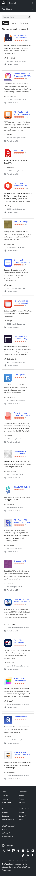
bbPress (6, 833)
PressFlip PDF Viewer (19, 641)
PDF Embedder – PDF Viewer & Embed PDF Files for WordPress (22, 36)
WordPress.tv (8, 819)
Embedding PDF (21, 561)
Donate (22, 816)
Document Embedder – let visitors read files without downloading (23, 184)
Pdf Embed (18, 150)
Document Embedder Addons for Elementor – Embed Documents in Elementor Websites (22, 261)
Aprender (5, 809)
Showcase (23, 792)
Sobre (4, 792)
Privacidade (6, 802)
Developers (6, 816)
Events (21, 812)
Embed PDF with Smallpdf (20, 679)
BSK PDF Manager (21, 222)
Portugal (10, 846)
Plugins (21, 799)
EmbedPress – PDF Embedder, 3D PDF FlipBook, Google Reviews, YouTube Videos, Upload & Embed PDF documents (22, 75)
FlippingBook (19, 375)
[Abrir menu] (33, 3)
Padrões (22, 802)
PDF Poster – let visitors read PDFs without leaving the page (22, 113)
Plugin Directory (7, 9)
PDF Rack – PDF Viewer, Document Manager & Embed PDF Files (22, 521)
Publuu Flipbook (20, 717)
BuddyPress (7, 837)
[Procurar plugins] (29, 17)
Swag (22, 819)
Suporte (5, 812)
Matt (5, 830)
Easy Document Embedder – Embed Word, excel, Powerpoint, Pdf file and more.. (22, 414)
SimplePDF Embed (22, 487)
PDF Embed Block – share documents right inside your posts (22, 302)
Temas (21, 795)
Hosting (5, 799)
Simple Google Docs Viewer (20, 452)
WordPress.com (9, 826)
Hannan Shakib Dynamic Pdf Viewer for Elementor (22, 753)
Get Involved (24, 809)
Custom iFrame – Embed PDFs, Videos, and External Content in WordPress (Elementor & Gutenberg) (23, 337)
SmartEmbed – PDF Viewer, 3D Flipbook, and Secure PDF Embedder (23, 600)
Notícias (5, 795)
